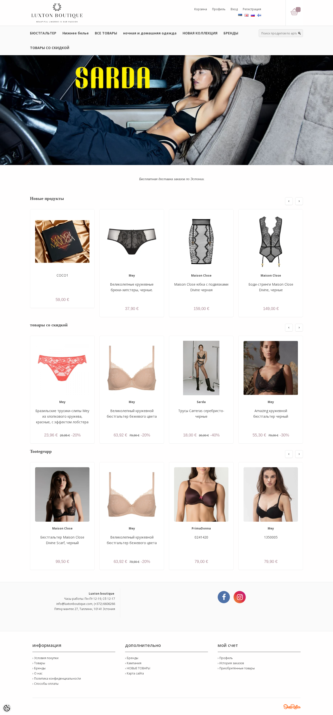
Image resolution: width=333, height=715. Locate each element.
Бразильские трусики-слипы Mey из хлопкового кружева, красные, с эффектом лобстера (62, 416)
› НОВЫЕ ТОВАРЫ (137, 668)
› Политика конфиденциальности (56, 678)
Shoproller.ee (292, 706)
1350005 (271, 537)
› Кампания (133, 663)
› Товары (38, 663)
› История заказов (231, 663)
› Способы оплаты (45, 684)
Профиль (218, 9)
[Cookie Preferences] (6, 708)
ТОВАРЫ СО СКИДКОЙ (49, 47)
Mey (132, 275)
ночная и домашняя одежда (149, 33)
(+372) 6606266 (104, 604)
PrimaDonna (201, 528)
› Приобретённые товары (236, 668)
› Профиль (225, 658)
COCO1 (62, 275)
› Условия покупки (45, 658)
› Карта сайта (134, 673)
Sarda (201, 402)
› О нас (37, 673)
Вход (234, 9)
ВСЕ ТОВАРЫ (106, 33)
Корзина (200, 9)
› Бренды (39, 668)
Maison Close (201, 275)
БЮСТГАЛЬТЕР (43, 33)
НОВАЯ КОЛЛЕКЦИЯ (200, 33)
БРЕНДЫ (231, 33)
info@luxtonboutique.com (74, 604)
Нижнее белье (75, 33)
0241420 (201, 537)
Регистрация (252, 9)
